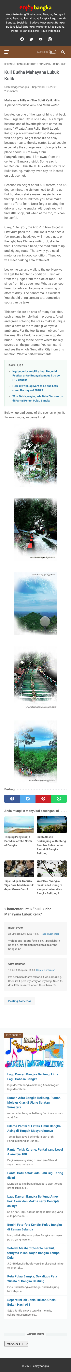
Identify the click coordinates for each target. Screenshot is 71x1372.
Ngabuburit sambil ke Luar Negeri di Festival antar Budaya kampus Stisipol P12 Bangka (36, 376)
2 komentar (11, 91)
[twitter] (31, 39)
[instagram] (49, 39)
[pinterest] (43, 799)
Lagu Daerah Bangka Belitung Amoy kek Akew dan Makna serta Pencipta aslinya (33, 1201)
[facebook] (21, 39)
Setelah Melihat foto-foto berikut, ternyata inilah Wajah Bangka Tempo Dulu (33, 1252)
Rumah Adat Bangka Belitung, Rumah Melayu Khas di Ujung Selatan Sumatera (34, 1102)
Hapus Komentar (50, 933)
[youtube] (40, 39)
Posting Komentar (19, 1001)
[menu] (6, 52)
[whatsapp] (59, 799)
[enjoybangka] (35, 7)
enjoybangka (41, 1365)
